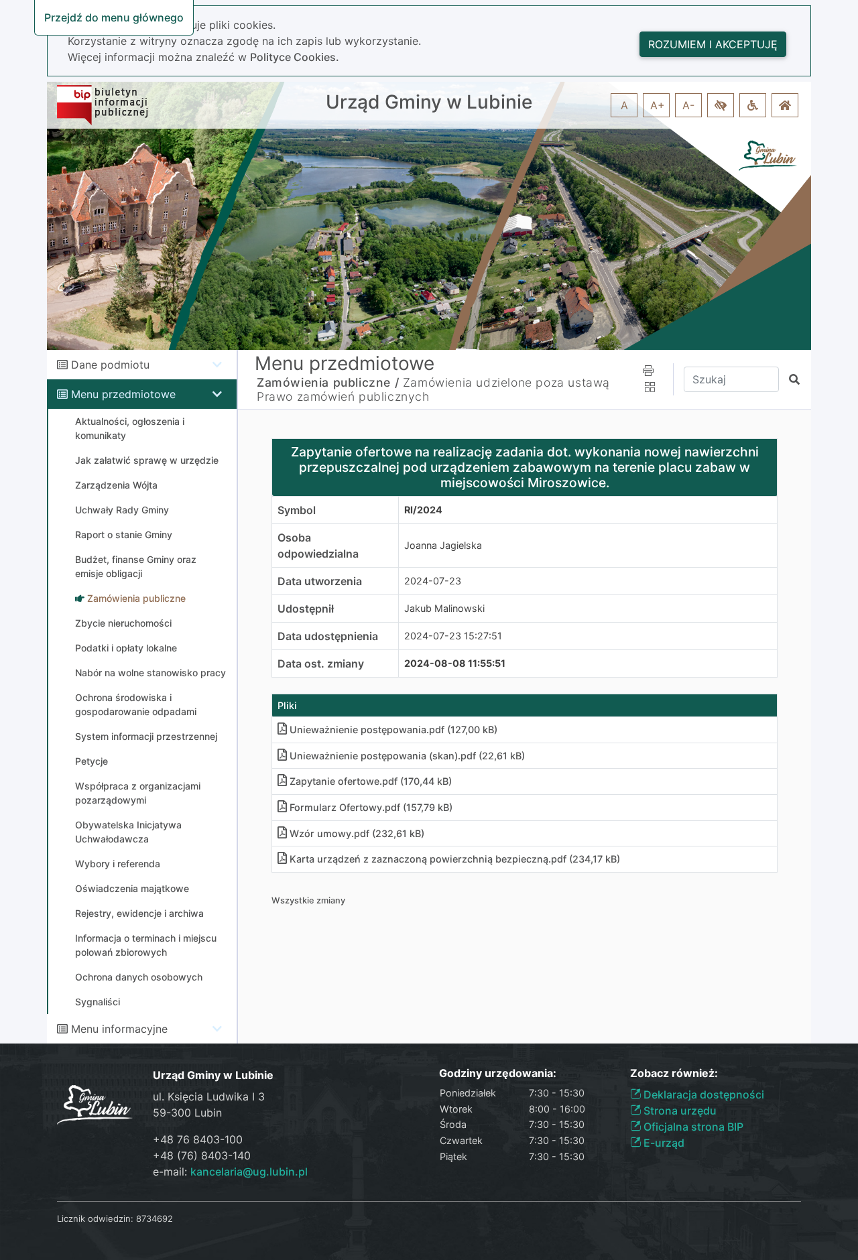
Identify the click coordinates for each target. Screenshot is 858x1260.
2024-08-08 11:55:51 (454, 663)
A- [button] (688, 105)
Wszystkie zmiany (308, 900)
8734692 (154, 1218)
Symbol (297, 510)
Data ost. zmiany (321, 663)
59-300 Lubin (187, 1112)
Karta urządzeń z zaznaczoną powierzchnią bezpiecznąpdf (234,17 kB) (455, 859)
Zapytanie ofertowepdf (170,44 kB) (371, 781)
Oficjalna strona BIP (692, 1126)
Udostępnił (306, 608)
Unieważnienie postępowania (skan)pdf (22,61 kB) (407, 755)
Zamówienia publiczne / (328, 382)
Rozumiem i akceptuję (713, 44)
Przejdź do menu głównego (114, 17)
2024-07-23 (432, 580)
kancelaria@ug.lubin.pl (249, 1171)
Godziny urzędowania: (497, 1073)
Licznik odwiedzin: (95, 1218)
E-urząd (662, 1142)
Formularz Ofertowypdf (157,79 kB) (371, 807)
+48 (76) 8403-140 (202, 1155)
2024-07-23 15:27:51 (453, 635)
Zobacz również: (674, 1073)
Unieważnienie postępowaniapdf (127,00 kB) (393, 729)
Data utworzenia (320, 581)
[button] (720, 105)
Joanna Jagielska (443, 545)
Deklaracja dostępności (702, 1094)
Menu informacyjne (119, 1028)
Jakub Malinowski (444, 608)
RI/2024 (423, 509)
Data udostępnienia (328, 636)
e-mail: (230, 1171)
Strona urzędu (679, 1110)
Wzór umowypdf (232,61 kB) (357, 833)
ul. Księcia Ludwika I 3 (209, 1096)
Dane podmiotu (110, 364)
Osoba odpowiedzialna (318, 545)
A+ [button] (657, 105)
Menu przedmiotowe (123, 394)
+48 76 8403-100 (198, 1139)
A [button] (624, 105)
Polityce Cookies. (294, 57)
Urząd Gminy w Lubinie (429, 102)
